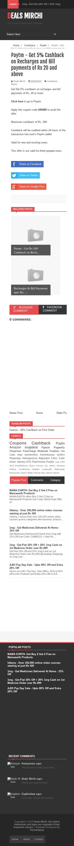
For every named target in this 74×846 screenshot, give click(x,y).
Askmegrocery (30, 458)
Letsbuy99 (48, 469)
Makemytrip (59, 469)
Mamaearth (14, 473)
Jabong (21, 461)
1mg (57, 462)
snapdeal (33, 447)
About (26, 839)
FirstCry (14, 469)
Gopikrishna (32, 793)
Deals (13, 461)
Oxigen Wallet (27, 473)
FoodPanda (25, 469)
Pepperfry (59, 447)
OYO (29, 461)
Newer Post (16, 412)
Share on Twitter (28, 175)
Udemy (49, 473)
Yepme (56, 473)
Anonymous (32, 763)
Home (39, 412)
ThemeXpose (37, 830)
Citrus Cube (58, 458)
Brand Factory (37, 466)
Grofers (61, 454)
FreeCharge (30, 451)
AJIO (62, 462)
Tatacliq (37, 473)
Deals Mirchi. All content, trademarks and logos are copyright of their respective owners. (36, 824)
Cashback (52, 81)
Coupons (20, 443)
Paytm (14, 84)
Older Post (62, 412)
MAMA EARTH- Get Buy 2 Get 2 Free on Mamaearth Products (33, 492)
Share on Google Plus (31, 186)
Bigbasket (45, 458)
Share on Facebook (30, 164)
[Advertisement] (37, 603)
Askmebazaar (48, 454)
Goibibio (37, 469)
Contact (39, 839)
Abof (12, 466)
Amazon (17, 447)
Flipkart (47, 447)
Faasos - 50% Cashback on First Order (31, 429)
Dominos (61, 466)
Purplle (50, 461)
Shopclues (16, 451)
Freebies (55, 451)
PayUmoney (39, 461)
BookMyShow (22, 466)
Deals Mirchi (25, 15)
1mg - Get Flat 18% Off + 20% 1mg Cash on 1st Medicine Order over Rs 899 (35, 546)
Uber (43, 473)
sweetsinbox (32, 454)
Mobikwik (43, 451)
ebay (20, 454)
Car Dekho (51, 466)
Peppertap (15, 458)
